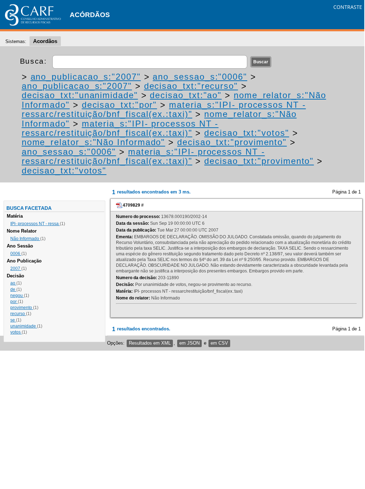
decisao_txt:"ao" (186, 95)
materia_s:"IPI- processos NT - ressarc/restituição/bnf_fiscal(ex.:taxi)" (164, 109)
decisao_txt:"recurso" (191, 86)
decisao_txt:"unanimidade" (80, 95)
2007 (15, 268)
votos (16, 332)
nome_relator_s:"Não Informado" (93, 142)
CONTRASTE (347, 7)
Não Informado (25, 238)
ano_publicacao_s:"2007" (86, 76)
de (13, 289)
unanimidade (23, 326)
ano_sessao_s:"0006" (200, 76)
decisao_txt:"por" (119, 105)
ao (13, 283)
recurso (18, 313)
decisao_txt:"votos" (246, 133)
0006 (15, 253)
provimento (21, 307)
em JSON (189, 343)
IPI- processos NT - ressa (35, 223)
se (13, 320)
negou (17, 295)
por (14, 301)
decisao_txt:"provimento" (232, 142)
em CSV (219, 343)
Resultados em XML (150, 343)
